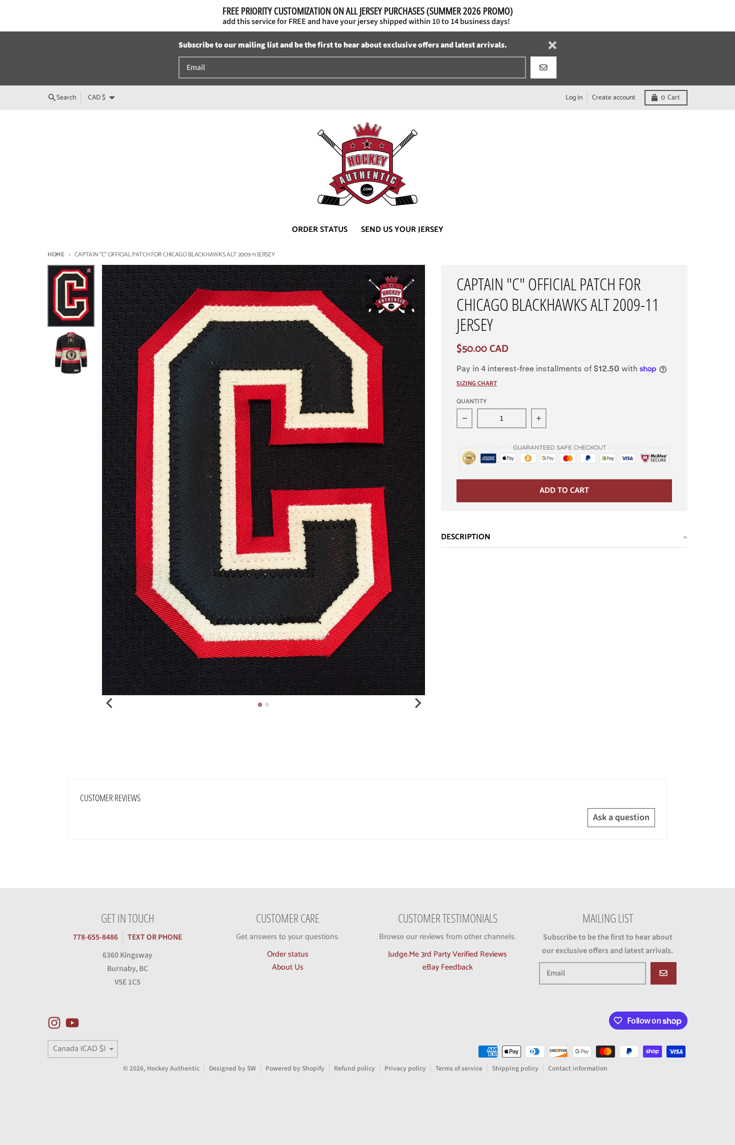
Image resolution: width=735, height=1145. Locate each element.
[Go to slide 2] (267, 705)
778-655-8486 (95, 937)
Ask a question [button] (621, 817)
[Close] (552, 45)
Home (56, 254)
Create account (614, 97)
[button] (185, 1051)
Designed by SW (232, 1068)
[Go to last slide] (110, 703)
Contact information (578, 1068)
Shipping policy (515, 1068)
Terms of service (459, 1068)
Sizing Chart (476, 384)
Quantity (471, 402)
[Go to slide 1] (260, 705)
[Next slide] (418, 703)
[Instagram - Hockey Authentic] (54, 1023)
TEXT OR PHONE (155, 937)
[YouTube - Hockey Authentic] (72, 1023)
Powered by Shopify (295, 1068)
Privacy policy (405, 1068)
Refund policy (354, 1068)
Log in (574, 97)
